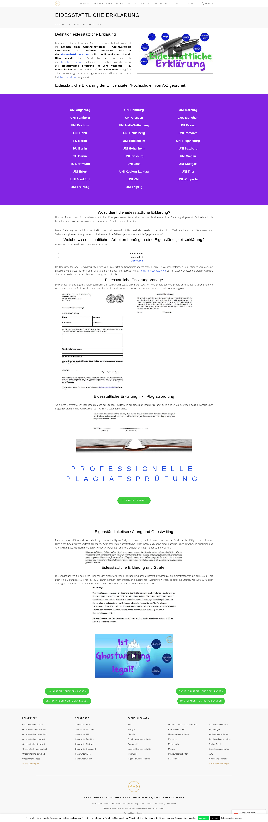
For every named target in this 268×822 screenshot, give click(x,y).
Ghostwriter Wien (83, 754)
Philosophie (173, 759)
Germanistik (133, 744)
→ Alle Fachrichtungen (219, 763)
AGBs (130, 803)
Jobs (142, 803)
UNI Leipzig (134, 187)
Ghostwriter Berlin (83, 724)
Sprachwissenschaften (219, 749)
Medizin (171, 749)
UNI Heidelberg (134, 133)
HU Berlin (80, 148)
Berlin (131, 808)
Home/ (59, 25)
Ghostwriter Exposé (31, 759)
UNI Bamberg (80, 117)
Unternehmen (162, 3)
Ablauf (120, 3)
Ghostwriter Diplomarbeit (33, 739)
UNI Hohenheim (134, 148)
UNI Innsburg (134, 156)
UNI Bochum (80, 125)
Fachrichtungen (103, 3)
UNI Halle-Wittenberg (134, 125)
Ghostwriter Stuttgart (84, 744)
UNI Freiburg (80, 187)
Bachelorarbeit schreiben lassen (201, 691)
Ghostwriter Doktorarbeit (33, 754)
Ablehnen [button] (215, 818)
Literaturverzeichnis (71, 62)
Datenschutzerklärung (155, 803)
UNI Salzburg (188, 148)
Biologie (131, 729)
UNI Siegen (188, 156)
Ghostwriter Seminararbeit (34, 729)
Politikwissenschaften (218, 724)
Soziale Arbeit (215, 744)
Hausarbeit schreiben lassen (67, 691)
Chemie (131, 734)
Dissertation (137, 261)
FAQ (124, 803)
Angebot (84, 3)
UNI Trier (188, 171)
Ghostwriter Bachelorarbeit (34, 734)
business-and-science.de (103, 803)
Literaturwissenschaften (179, 734)
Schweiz (140, 813)
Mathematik (173, 744)
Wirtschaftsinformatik (218, 759)
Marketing (172, 739)
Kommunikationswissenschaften (182, 724)
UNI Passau (188, 125)
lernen (177, 3)
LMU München (188, 117)
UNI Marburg (188, 110)
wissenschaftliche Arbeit (75, 54)
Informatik (132, 754)
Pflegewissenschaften (178, 754)
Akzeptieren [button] (203, 818)
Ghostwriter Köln (82, 734)
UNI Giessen (134, 117)
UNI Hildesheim (134, 141)
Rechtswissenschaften (219, 734)
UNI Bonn (80, 133)
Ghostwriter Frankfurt (84, 739)
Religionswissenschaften (220, 739)
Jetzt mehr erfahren (134, 500)
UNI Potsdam (188, 133)
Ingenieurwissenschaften (139, 759)
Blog (136, 803)
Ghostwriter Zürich (83, 759)
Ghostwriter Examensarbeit (34, 749)
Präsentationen (157, 270)
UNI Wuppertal (188, 179)
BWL (130, 724)
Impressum (171, 803)
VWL (211, 754)
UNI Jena (133, 164)
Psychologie (214, 729)
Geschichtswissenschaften (140, 749)
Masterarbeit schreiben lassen (201, 701)
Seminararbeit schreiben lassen (67, 701)
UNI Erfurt (80, 171)
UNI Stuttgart (188, 164)
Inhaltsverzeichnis (67, 77)
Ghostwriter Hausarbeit (32, 724)
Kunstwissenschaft (176, 729)
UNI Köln (134, 179)
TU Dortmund (80, 164)
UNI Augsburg (80, 110)
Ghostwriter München (84, 729)
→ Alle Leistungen (30, 763)
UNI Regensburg (188, 141)
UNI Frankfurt (80, 179)
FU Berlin (80, 141)
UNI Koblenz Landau (134, 171)
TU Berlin (80, 156)
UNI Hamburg (134, 110)
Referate (144, 270)
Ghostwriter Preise (139, 3)
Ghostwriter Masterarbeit (33, 744)
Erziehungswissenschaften (140, 739)
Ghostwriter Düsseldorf (85, 749)
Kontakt (190, 3)
